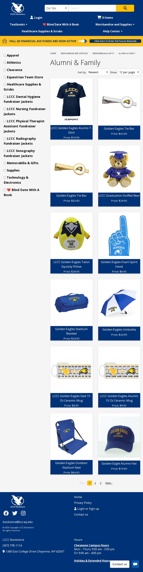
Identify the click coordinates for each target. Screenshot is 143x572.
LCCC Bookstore (13, 540)
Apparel (13, 55)
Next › (108, 483)
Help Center (111, 31)
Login (38, 18)
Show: (113, 72)
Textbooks (17, 24)
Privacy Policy (83, 503)
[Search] (125, 8)
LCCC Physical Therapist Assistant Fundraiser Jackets (24, 126)
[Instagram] (23, 513)
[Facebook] (6, 513)
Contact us (81, 514)
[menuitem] (18, 24)
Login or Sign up (88, 509)
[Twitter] (15, 513)
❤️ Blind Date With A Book (61, 24)
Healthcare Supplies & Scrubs (42, 31)
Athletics (14, 62)
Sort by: (82, 72)
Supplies (13, 170)
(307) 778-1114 (12, 545)
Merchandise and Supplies (114, 24)
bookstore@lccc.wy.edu (18, 522)
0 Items (107, 18)
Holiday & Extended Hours (92, 561)
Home (53, 53)
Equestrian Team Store (25, 77)
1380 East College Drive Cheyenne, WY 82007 (34, 551)
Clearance (14, 70)
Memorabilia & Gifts (103, 53)
